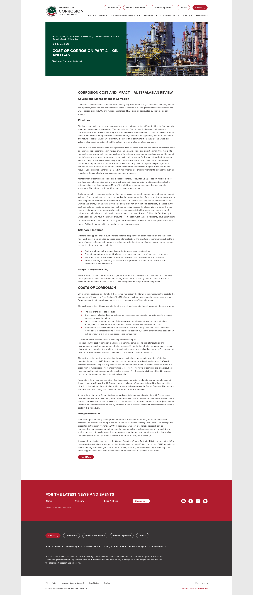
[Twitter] (205, 501)
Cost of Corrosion (102, 36)
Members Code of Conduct (73, 583)
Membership (149, 15)
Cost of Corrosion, (64, 61)
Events (102, 15)
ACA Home (60, 36)
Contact (183, 7)
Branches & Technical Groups (124, 15)
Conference (112, 7)
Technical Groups (136, 546)
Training (186, 15)
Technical (87, 36)
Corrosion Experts (168, 15)
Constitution (94, 583)
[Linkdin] (183, 501)
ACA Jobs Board (156, 546)
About (91, 15)
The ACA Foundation (135, 7)
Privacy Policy (66, 507)
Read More (86, 456)
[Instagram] (198, 501)
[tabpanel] (126, 49)
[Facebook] (190, 501)
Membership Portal (163, 7)
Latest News (74, 36)
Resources (201, 15)
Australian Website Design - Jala (194, 588)
